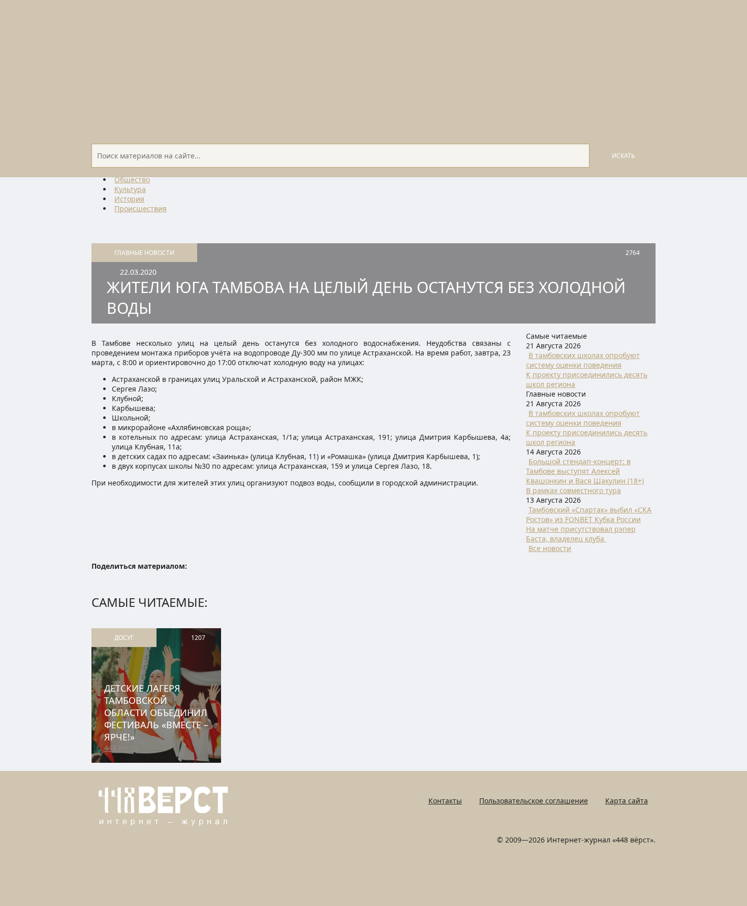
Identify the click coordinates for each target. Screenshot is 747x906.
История (129, 199)
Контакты (445, 800)
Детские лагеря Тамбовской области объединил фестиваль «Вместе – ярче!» (156, 712)
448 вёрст (121, 748)
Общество (132, 179)
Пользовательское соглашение (533, 800)
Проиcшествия (140, 208)
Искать (623, 155)
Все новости (549, 548)
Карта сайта (626, 800)
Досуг (124, 637)
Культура (130, 189)
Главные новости (144, 252)
